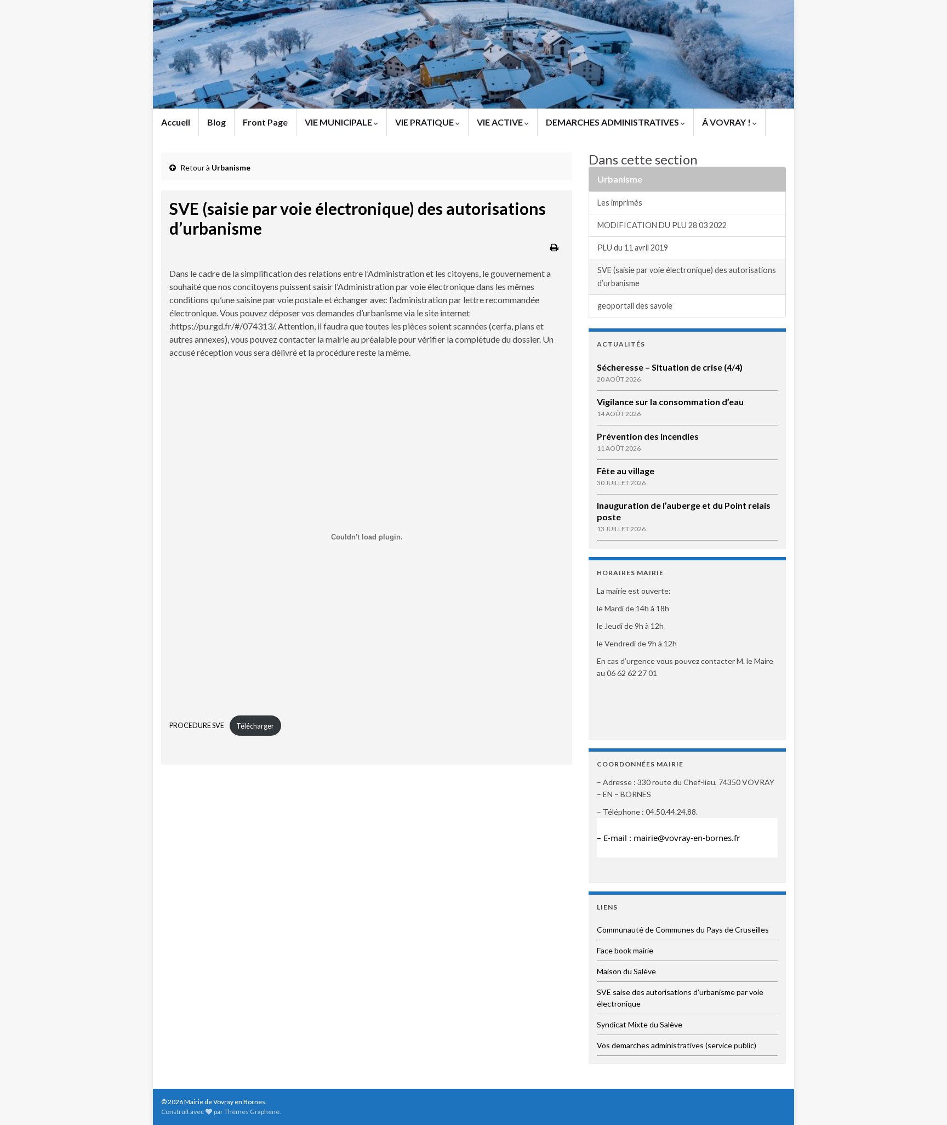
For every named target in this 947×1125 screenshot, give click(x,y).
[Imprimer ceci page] (554, 247)
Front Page (265, 122)
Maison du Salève (626, 971)
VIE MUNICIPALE (339, 122)
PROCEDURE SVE (196, 725)
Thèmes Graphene (251, 1111)
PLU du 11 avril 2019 (632, 247)
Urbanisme (231, 167)
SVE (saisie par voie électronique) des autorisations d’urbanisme (686, 276)
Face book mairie (625, 950)
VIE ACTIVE (500, 122)
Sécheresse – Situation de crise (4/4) (670, 367)
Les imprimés (619, 202)
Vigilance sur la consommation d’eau (670, 401)
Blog (216, 122)
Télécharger (255, 725)
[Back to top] (922, 1100)
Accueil (175, 122)
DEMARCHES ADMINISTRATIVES (613, 122)
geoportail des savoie (634, 305)
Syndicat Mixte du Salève (639, 1024)
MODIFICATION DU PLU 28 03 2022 (662, 225)
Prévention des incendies (648, 436)
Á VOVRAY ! (727, 122)
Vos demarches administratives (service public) (676, 1045)
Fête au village (625, 470)
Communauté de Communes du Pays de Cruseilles (683, 929)
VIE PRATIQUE (425, 122)
